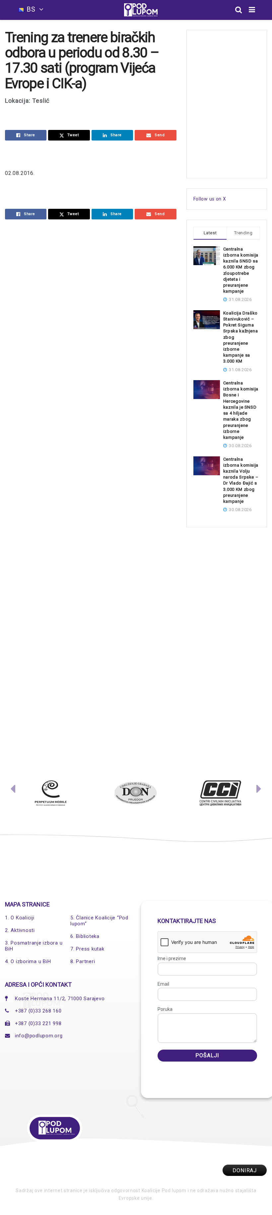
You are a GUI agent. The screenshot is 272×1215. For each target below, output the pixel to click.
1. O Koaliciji (19, 918)
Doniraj (245, 1170)
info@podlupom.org (39, 1036)
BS (31, 9)
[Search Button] (238, 10)
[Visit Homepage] (141, 10)
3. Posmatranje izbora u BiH (33, 946)
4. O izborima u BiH (28, 961)
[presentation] (13, 790)
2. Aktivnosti (20, 930)
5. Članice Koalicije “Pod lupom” (99, 921)
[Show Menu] (252, 10)
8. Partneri (82, 961)
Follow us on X (209, 199)
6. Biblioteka (85, 936)
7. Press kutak (87, 949)
